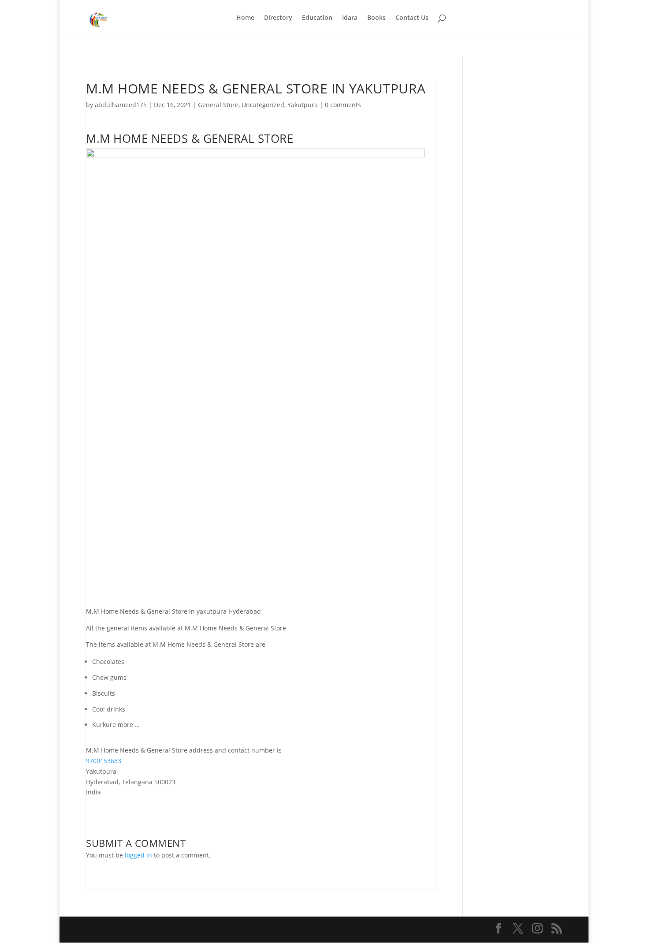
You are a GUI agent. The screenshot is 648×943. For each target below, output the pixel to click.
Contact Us (411, 18)
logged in (138, 855)
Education (317, 18)
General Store (218, 105)
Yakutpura (302, 105)
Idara (350, 18)
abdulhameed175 (121, 105)
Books (376, 18)
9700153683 (103, 761)
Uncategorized (263, 105)
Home (245, 18)
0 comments (343, 105)
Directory (278, 18)
